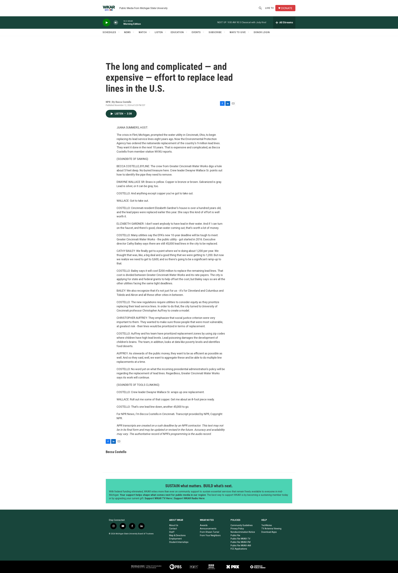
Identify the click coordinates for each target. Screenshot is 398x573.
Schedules (109, 32)
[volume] (115, 22)
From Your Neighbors (210, 535)
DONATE (286, 8)
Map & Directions (177, 535)
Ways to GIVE (238, 32)
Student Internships (178, 542)
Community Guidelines (242, 525)
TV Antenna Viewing (271, 528)
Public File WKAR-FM (240, 542)
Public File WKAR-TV (240, 538)
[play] (106, 22)
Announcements (208, 528)
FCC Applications (239, 549)
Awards (204, 525)
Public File (235, 535)
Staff (171, 532)
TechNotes (266, 525)
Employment (175, 538)
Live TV (269, 8)
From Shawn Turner (209, 532)
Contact (173, 528)
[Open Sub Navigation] (119, 32)
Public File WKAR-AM (241, 545)
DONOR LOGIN (262, 32)
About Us (173, 525)
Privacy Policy (237, 528)
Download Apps (269, 532)
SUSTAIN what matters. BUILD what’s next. (199, 486)
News (127, 32)
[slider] (120, 22)
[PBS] (176, 566)
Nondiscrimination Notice (243, 532)
